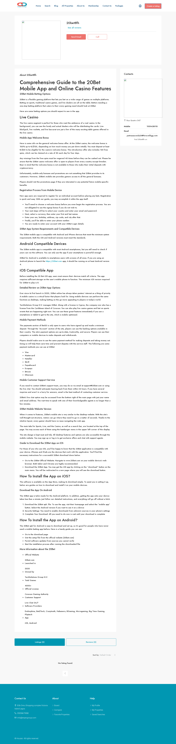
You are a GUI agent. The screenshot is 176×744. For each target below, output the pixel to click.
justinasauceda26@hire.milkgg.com (142, 135)
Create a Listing (153, 6)
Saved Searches (98, 714)
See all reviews (74, 27)
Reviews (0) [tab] (91, 642)
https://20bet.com (54, 261)
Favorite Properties (62, 714)
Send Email (76, 36)
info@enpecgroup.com (26, 718)
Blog (56, 6)
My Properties (97, 710)
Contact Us (107, 6)
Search (47, 6)
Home (38, 6)
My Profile (96, 705)
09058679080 (23, 713)
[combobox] (107, 655)
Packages (119, 6)
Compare (58, 710)
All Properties (67, 6)
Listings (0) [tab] (39, 642)
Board (56, 705)
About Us (81, 6)
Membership (93, 6)
